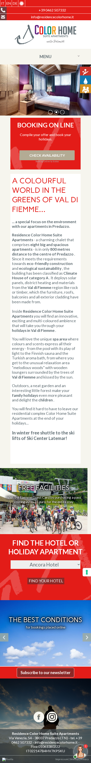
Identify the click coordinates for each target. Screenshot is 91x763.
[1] (56, 112)
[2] (62, 112)
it (2, 3)
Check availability (47, 155)
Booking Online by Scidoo (47, 161)
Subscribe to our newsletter (45, 672)
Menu (45, 56)
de (15, 3)
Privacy (84, 759)
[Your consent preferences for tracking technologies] (87, 572)
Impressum (61, 759)
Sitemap (74, 759)
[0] (50, 112)
